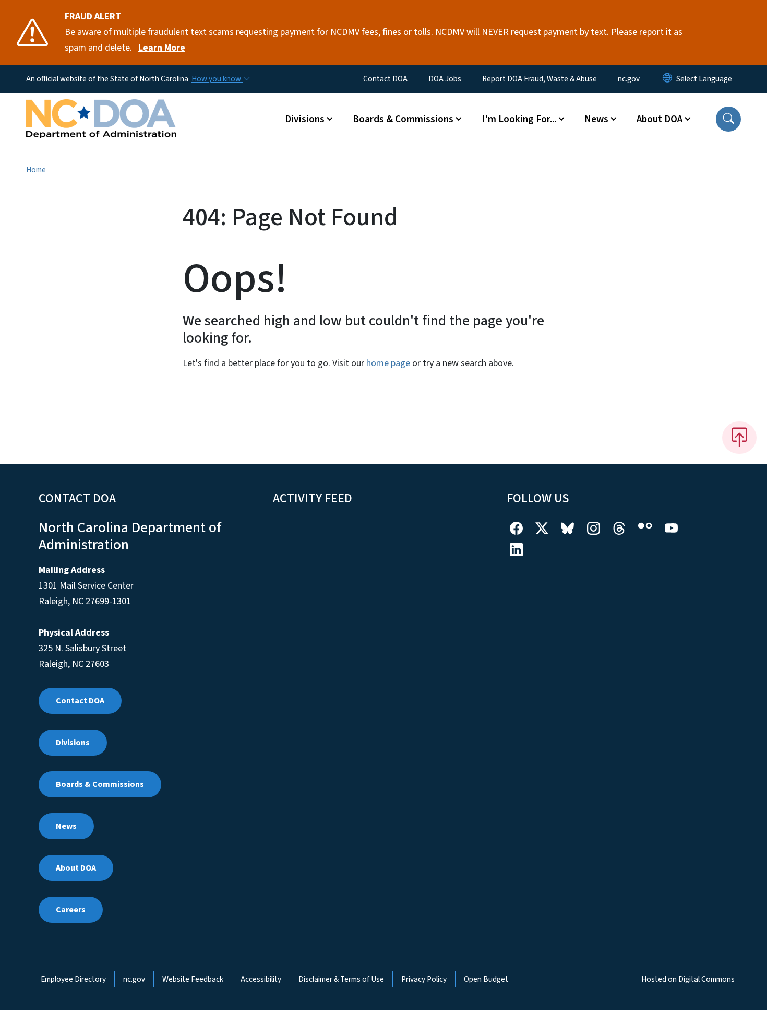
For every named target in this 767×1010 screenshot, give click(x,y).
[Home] (101, 107)
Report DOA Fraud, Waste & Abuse (539, 79)
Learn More (161, 47)
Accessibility (261, 979)
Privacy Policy (424, 979)
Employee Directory (73, 979)
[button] (728, 119)
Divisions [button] (305, 119)
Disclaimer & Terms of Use (341, 979)
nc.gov (629, 79)
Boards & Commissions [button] (403, 119)
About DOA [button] (659, 119)
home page (388, 363)
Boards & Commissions (100, 784)
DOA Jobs (444, 79)
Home (36, 169)
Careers (71, 909)
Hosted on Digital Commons (688, 979)
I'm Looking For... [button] (519, 119)
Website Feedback (192, 979)
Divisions (73, 742)
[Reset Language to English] (667, 79)
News (66, 826)
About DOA (76, 868)
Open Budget (486, 979)
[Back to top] (739, 437)
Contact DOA (385, 79)
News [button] (596, 119)
